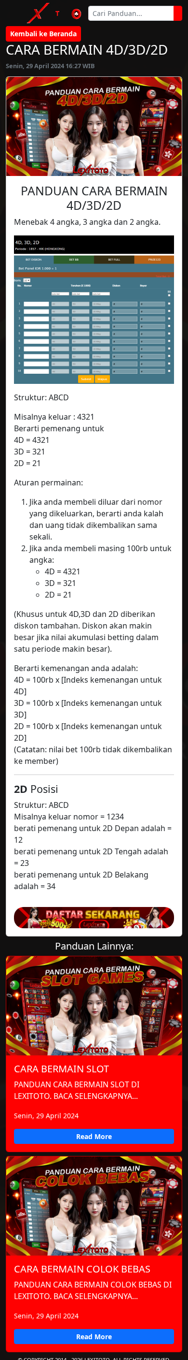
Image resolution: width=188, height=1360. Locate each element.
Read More (94, 1136)
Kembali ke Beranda (43, 33)
